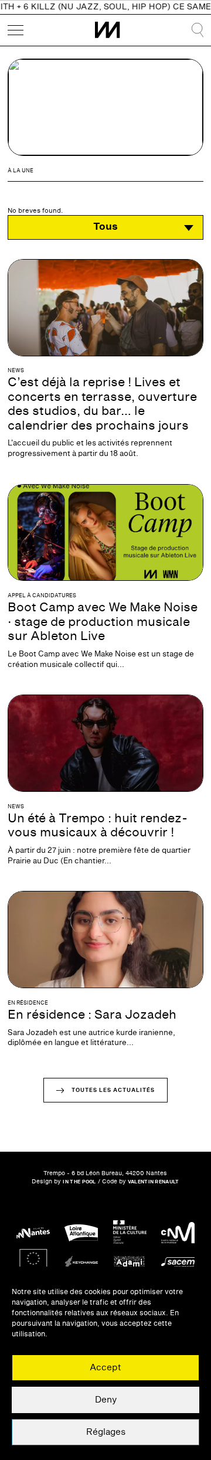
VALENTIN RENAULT (153, 1182)
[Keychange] (81, 1263)
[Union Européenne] (33, 1263)
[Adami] (130, 1263)
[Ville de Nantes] (33, 1233)
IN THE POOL (79, 1182)
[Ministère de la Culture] (130, 1233)
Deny (106, 1400)
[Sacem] (178, 1263)
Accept (105, 1367)
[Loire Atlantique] (81, 1233)
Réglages (105, 1432)
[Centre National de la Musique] (178, 1233)
